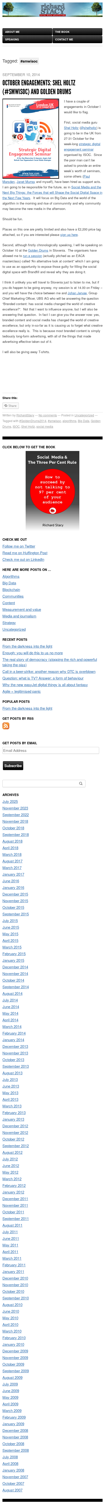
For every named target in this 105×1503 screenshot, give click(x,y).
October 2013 (13, 1059)
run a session (32, 255)
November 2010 (15, 1284)
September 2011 (15, 1218)
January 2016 (13, 887)
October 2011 (13, 1211)
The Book (62, 32)
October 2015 (13, 907)
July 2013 (10, 1079)
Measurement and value (21, 609)
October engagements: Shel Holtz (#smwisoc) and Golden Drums (38, 87)
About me (12, 32)
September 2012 (15, 1145)
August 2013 (12, 1072)
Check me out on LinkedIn (23, 559)
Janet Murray (26, 181)
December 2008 (15, 1430)
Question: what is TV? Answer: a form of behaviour (43, 678)
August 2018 (12, 841)
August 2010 (12, 1304)
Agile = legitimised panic (21, 691)
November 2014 (15, 973)
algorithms (69, 421)
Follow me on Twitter (18, 546)
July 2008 (10, 1456)
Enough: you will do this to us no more (32, 652)
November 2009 (15, 1357)
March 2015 (11, 947)
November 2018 (15, 821)
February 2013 (14, 1112)
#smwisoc (54, 421)
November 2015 (15, 900)
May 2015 (10, 933)
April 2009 (10, 1403)
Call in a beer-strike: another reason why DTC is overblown (48, 671)
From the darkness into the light (27, 646)
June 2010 (10, 1311)
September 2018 (15, 834)
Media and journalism (19, 615)
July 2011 (10, 1231)
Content (8, 602)
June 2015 (10, 927)
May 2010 (10, 1317)
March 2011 (11, 1258)
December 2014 (15, 966)
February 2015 (14, 953)
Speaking (12, 39)
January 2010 (13, 1344)
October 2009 (13, 1364)
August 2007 (12, 1489)
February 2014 (14, 1033)
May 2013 (10, 1092)
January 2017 (13, 874)
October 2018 (13, 827)
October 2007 (13, 1483)
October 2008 (13, 1443)
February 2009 (14, 1417)
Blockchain (11, 589)
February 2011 (14, 1264)
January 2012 (13, 1192)
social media (44, 426)
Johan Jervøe (77, 293)
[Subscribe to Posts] (5, 727)
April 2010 (10, 1324)
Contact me (64, 39)
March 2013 (11, 1105)
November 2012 (15, 1132)
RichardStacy (25, 415)
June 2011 (10, 1238)
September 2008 (15, 1450)
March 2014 (11, 1026)
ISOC (16, 426)
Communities (13, 596)
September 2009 (15, 1370)
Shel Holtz (71, 127)
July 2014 (10, 999)
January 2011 (13, 1271)
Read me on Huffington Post (24, 552)
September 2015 (15, 913)
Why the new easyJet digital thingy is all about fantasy (45, 684)
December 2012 (15, 1125)
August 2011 (12, 1225)
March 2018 (11, 854)
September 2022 (15, 814)
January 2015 (13, 960)
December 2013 (15, 1046)
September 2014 (15, 986)
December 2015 (15, 894)
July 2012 (10, 1158)
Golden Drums (38, 250)
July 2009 (10, 1384)
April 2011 (10, 1251)
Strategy (9, 622)
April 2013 (10, 1099)
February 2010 (14, 1337)
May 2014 (10, 1013)
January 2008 (13, 1470)
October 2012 (13, 1139)
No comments (48, 415)
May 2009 (10, 1397)
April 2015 (10, 940)
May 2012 (10, 1172)
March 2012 (11, 1178)
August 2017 (12, 860)
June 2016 (10, 880)
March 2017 (11, 867)
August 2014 (12, 993)
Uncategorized (84, 415)
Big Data (83, 421)
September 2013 (15, 1066)
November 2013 (15, 1052)
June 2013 (10, 1086)
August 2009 (12, 1377)
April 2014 (10, 1019)
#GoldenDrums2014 (32, 421)
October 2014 (13, 980)
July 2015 (10, 920)
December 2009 (15, 1350)
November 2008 (15, 1436)
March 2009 (11, 1410)
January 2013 (13, 1119)
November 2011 (15, 1205)
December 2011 (15, 1198)
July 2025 (10, 801)
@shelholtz (88, 127)
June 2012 (10, 1165)
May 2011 (10, 1244)
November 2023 (15, 807)
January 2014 (13, 1039)
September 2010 (15, 1297)
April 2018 (10, 847)
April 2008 (10, 1463)
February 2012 (14, 1185)
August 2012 (12, 1152)
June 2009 (10, 1390)
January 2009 (13, 1423)
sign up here (69, 234)
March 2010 (11, 1331)
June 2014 (10, 1006)
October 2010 (13, 1291)
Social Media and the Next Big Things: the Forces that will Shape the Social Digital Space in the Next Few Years (52, 192)
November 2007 (15, 1476)
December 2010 (15, 1278)
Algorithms (11, 576)
